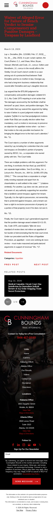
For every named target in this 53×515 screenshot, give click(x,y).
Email (8, 454)
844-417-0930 (26, 337)
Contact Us (26, 379)
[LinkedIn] (18, 444)
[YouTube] (34, 444)
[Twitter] (40, 444)
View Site (26, 410)
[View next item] (22, 301)
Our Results (26, 370)
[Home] (25, 5)
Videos (26, 374)
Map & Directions (26, 413)
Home (26, 353)
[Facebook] (13, 444)
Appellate (19, 258)
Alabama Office (26, 362)
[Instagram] (23, 444)
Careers (26, 358)
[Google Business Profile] (29, 444)
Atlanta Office (26, 366)
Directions (26, 387)
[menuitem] (19, 510)
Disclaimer (26, 383)
